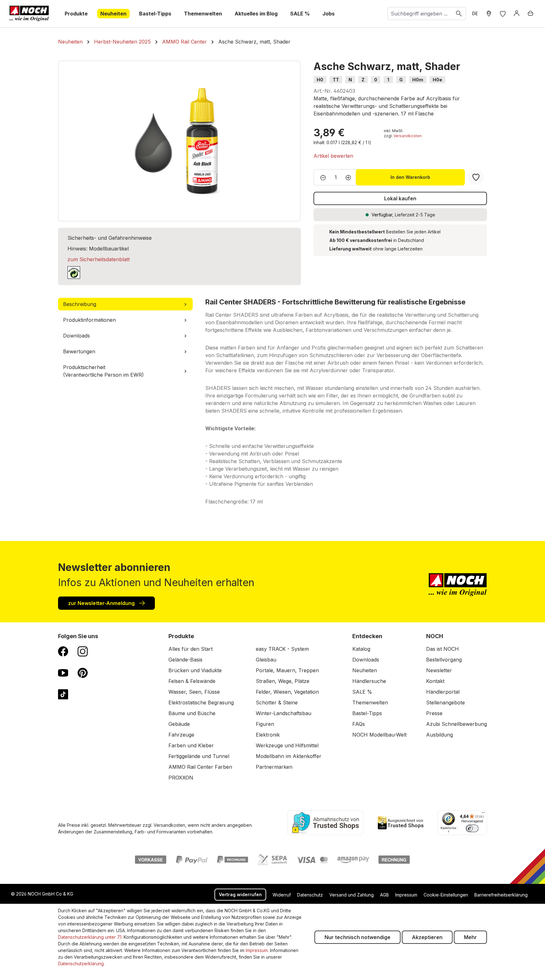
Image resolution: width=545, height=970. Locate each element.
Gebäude (179, 724)
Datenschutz (310, 894)
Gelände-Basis (185, 659)
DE (475, 13)
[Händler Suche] (489, 14)
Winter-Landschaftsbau (283, 713)
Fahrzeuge (181, 735)
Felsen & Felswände (191, 681)
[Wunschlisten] (503, 14)
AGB (384, 894)
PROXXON (180, 777)
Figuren (265, 724)
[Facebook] (63, 651)
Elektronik (268, 735)
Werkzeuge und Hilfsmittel (287, 745)
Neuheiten (364, 670)
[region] (179, 141)
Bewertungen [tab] (79, 351)
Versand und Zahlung (351, 894)
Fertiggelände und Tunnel (198, 756)
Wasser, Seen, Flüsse (194, 692)
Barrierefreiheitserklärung (501, 894)
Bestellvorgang (444, 659)
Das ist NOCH (442, 649)
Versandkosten (408, 135)
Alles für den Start (190, 649)
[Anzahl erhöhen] (350, 177)
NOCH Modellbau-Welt (379, 735)
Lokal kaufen (400, 198)
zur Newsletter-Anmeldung (102, 603)
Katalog (361, 649)
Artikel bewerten (333, 156)
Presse (434, 713)
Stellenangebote (445, 702)
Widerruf (281, 894)
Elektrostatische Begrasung (201, 702)
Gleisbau (266, 659)
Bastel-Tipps (367, 713)
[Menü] (483, 814)
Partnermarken (274, 767)
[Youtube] (63, 673)
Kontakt (435, 681)
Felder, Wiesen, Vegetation (287, 692)
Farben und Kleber (191, 745)
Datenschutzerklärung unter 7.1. (90, 937)
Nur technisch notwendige (357, 937)
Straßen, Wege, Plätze (282, 681)
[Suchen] (459, 13)
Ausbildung (439, 735)
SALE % (362, 692)
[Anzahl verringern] (321, 177)
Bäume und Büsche (191, 713)
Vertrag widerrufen (240, 894)
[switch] (472, 828)
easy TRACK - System (282, 649)
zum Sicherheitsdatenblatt (98, 259)
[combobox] (420, 13)
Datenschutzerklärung (81, 963)
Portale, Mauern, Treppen (287, 670)
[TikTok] (63, 694)
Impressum (406, 894)
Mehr (470, 937)
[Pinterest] (83, 673)
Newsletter (439, 670)
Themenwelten (370, 702)
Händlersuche (369, 681)
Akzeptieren (427, 937)
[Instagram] (83, 651)
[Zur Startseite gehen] (29, 13)
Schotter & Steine (277, 702)
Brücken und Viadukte (195, 670)
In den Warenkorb (410, 177)
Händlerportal (443, 692)
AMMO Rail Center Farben (200, 767)
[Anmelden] (517, 14)
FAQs (358, 724)
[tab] (125, 304)
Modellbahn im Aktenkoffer (288, 756)
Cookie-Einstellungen (446, 894)
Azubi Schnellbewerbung (456, 724)
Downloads (365, 659)
